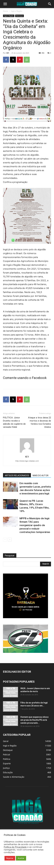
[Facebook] (6, 60)
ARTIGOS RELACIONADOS (17, 475)
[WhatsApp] (27, 60)
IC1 (7, 53)
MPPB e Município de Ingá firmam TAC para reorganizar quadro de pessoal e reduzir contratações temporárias (35, 525)
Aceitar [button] (21, 858)
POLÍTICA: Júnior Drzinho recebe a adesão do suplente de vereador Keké (14, 422)
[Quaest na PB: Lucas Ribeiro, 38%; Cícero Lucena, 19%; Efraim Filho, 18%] (10, 504)
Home (5, 11)
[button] (5, 4)
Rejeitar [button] (9, 858)
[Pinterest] (20, 60)
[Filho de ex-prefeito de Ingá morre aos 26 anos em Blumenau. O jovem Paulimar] (10, 706)
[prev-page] (5, 539)
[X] (13, 60)
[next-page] (10, 539)
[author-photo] (27, 452)
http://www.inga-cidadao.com (27, 461)
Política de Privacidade (15, 847)
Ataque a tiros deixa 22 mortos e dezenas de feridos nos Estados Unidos (39, 422)
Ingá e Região (16, 11)
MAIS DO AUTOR (40, 475)
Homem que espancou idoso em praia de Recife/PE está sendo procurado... (34, 720)
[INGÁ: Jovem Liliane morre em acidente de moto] (10, 692)
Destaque (19, 16)
